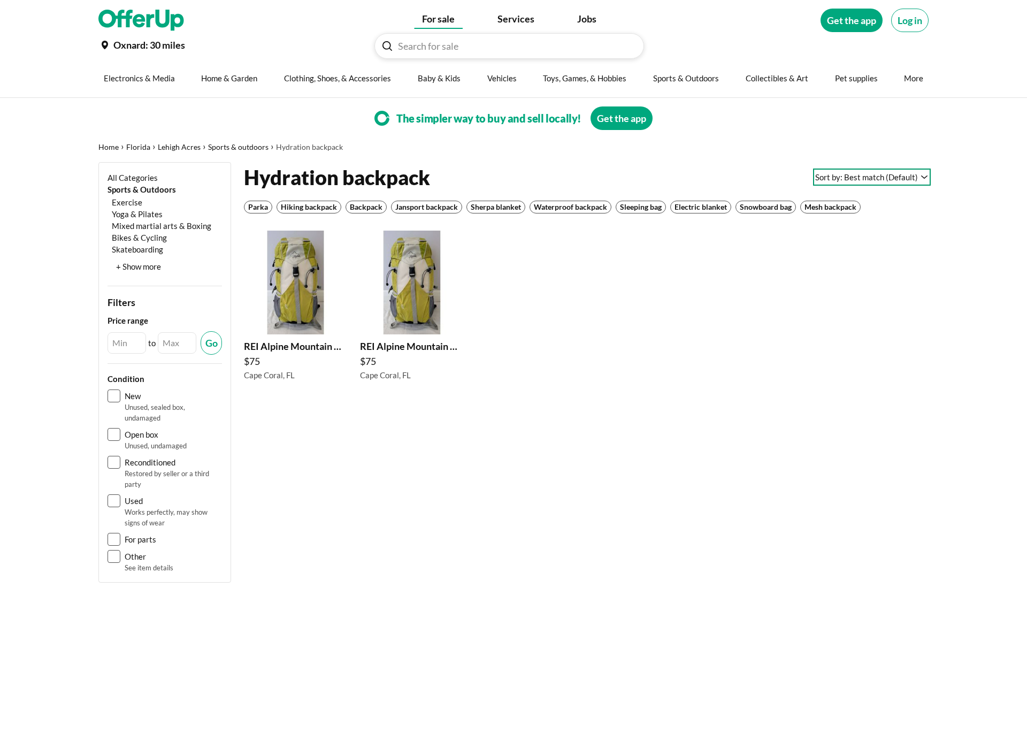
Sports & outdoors (238, 146)
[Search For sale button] (387, 46)
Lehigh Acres (179, 146)
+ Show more (138, 266)
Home (108, 146)
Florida (138, 146)
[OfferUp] (141, 20)
